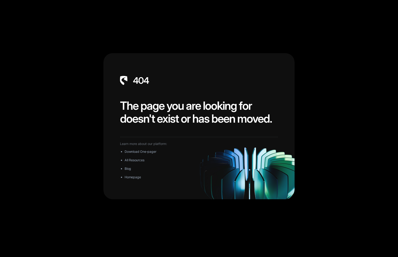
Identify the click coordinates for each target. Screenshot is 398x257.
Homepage (133, 177)
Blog (128, 168)
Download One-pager (140, 151)
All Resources (134, 160)
